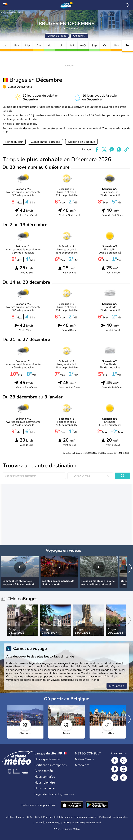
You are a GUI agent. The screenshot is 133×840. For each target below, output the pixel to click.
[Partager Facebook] (97, 149)
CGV (37, 817)
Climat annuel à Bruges (45, 142)
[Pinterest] (114, 777)
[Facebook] (114, 760)
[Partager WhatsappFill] (119, 149)
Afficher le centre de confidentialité (82, 822)
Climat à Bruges (57, 35)
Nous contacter (44, 788)
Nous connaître (44, 777)
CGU (29, 817)
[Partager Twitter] (104, 149)
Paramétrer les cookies (48, 822)
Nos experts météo (47, 759)
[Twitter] (123, 760)
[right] (130, 568)
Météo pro (82, 765)
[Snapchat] (114, 769)
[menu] (5, 5)
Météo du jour (14, 142)
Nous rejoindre (44, 782)
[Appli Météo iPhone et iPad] (72, 805)
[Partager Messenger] (111, 149)
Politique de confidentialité (113, 817)
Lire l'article (116, 686)
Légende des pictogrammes (54, 794)
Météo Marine (84, 759)
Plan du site (49, 817)
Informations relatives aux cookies (77, 817)
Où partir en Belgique (81, 142)
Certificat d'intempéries (50, 765)
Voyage (4, 12)
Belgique (12, 12)
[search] (127, 5)
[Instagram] (123, 769)
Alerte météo (43, 771)
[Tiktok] (123, 777)
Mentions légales (15, 817)
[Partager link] (126, 149)
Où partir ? (79, 35)
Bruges (21, 12)
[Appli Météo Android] (97, 805)
